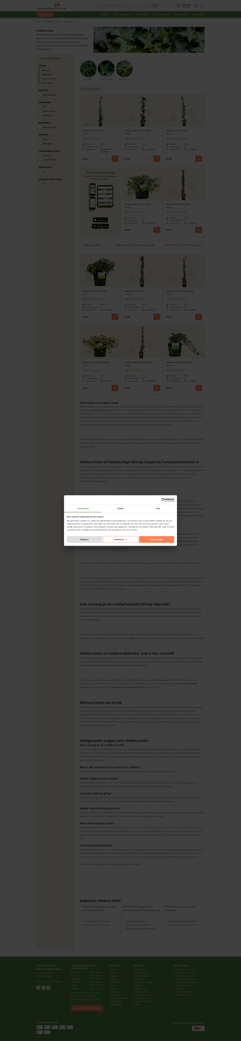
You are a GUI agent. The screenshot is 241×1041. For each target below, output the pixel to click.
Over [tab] (158, 508)
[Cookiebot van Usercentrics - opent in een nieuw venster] (163, 500)
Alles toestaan (156, 539)
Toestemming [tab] (83, 508)
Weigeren (84, 539)
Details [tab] (120, 508)
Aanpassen (119, 539)
